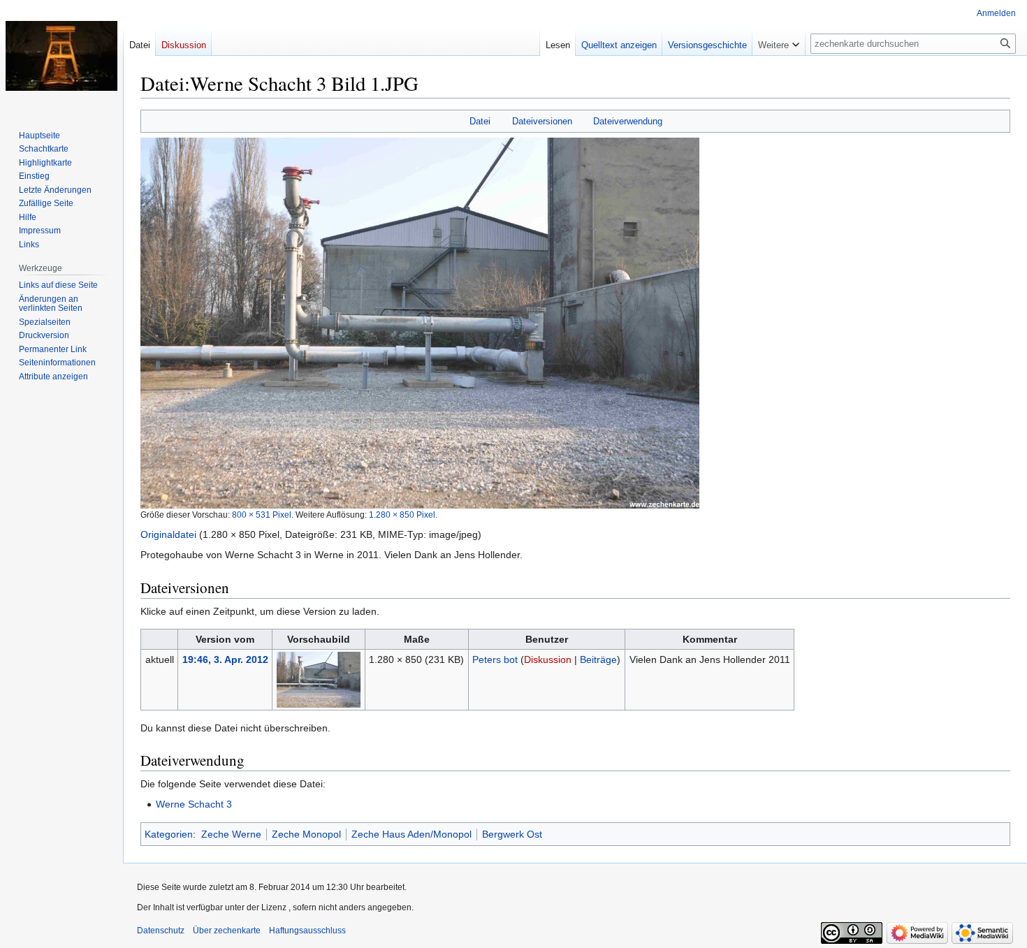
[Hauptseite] (61, 56)
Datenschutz (160, 930)
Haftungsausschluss (307, 930)
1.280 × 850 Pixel (402, 514)
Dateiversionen (542, 121)
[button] (778, 42)
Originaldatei (168, 534)
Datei (479, 121)
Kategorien (169, 834)
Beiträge (598, 659)
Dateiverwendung (627, 121)
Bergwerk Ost (512, 834)
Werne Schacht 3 (194, 804)
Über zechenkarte (227, 930)
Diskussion (547, 659)
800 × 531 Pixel (261, 514)
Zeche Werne (231, 834)
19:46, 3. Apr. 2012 (225, 659)
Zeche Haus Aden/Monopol (411, 834)
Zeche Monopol (306, 834)
